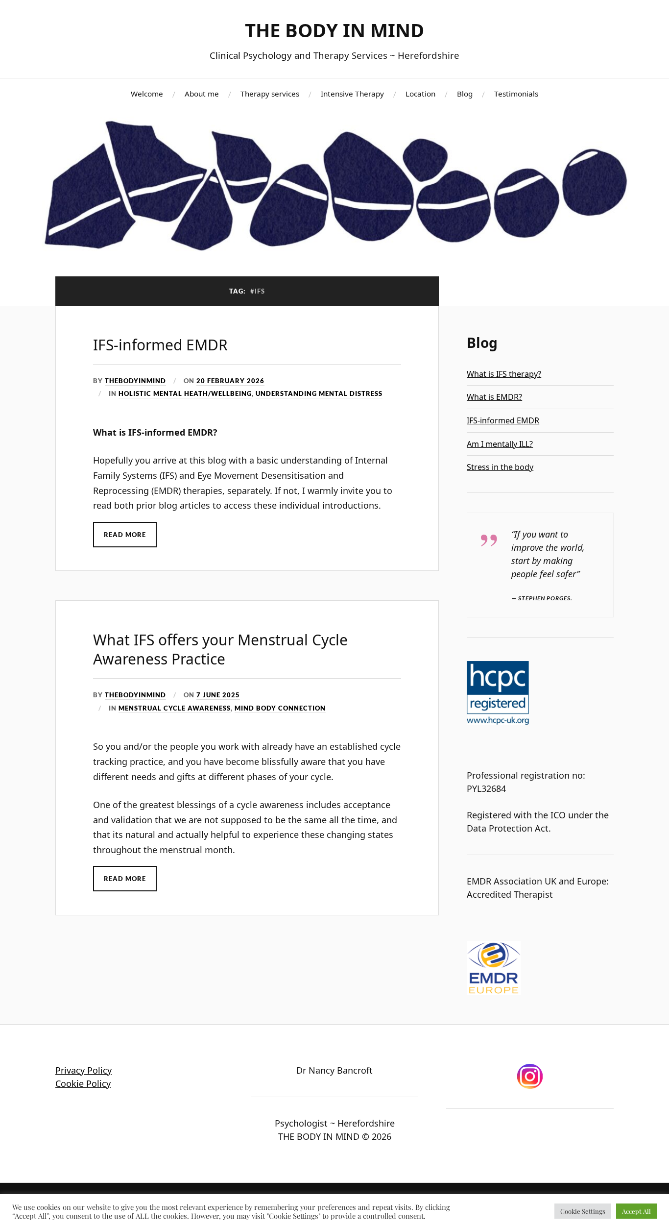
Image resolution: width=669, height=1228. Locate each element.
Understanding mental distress (319, 393)
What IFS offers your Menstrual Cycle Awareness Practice (220, 649)
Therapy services (269, 93)
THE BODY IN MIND (334, 30)
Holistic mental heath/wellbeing (185, 393)
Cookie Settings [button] (582, 1211)
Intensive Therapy (352, 93)
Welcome (147, 93)
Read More (125, 535)
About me (202, 93)
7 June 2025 (218, 695)
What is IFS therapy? (504, 373)
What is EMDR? (494, 397)
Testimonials (516, 93)
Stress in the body (500, 467)
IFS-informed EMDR (160, 345)
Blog (465, 93)
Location (420, 93)
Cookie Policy (83, 1083)
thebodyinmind (135, 381)
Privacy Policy (83, 1070)
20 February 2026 (230, 381)
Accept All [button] (636, 1211)
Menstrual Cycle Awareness (175, 708)
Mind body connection (280, 708)
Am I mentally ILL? (500, 444)
